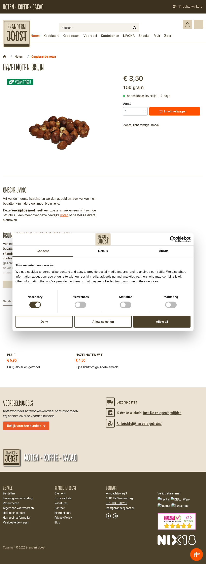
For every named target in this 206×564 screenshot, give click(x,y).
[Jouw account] (187, 24)
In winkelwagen (175, 111)
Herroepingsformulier (16, 517)
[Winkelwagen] (198, 24)
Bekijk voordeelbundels (24, 426)
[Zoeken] (134, 27)
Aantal (127, 104)
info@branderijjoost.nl (120, 508)
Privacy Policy (63, 517)
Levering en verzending (18, 498)
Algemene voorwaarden (18, 508)
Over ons (60, 493)
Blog (57, 522)
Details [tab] (103, 251)
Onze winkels (63, 498)
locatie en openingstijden (162, 412)
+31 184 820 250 (116, 503)
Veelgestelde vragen (16, 522)
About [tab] (163, 251)
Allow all (162, 321)
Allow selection (103, 321)
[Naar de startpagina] (17, 33)
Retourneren (11, 503)
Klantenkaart (63, 512)
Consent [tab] (43, 251)
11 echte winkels (190, 6)
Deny (44, 321)
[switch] (80, 305)
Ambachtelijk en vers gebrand (139, 423)
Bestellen (9, 493)
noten (64, 215)
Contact (60, 508)
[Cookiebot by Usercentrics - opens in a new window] (173, 239)
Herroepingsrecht (14, 512)
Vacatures (61, 503)
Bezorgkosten (126, 402)
